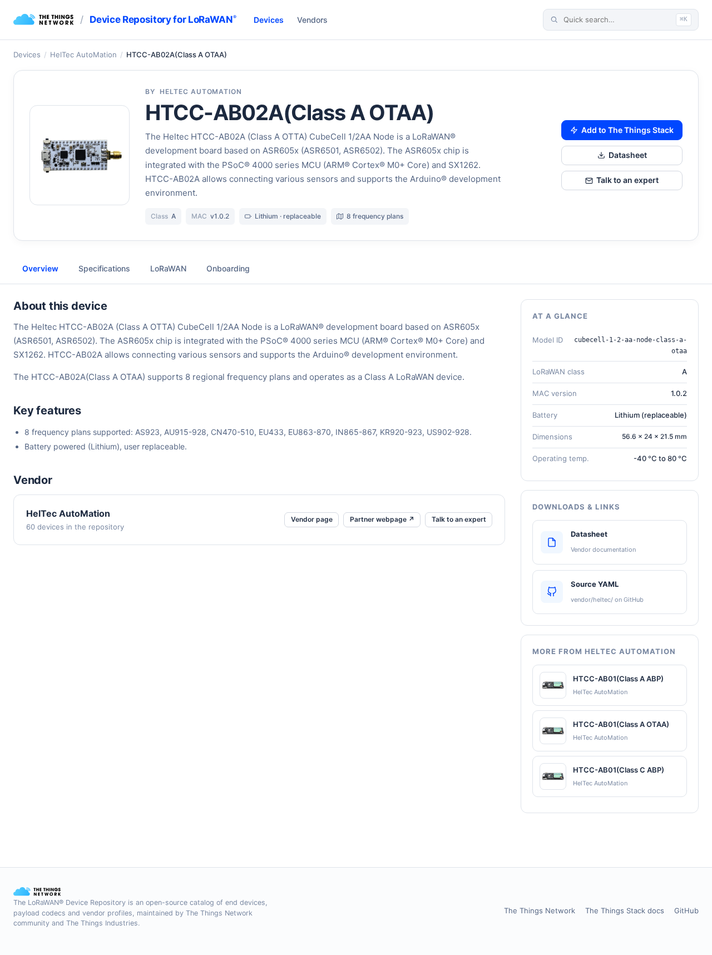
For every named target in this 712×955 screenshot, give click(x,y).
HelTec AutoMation (83, 54)
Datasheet (628, 155)
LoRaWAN (168, 268)
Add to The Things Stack (627, 130)
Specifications (104, 268)
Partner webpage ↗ (382, 519)
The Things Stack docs (624, 910)
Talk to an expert (627, 180)
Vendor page (312, 519)
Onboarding (228, 268)
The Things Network (539, 910)
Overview (40, 268)
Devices (269, 19)
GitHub (686, 910)
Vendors (312, 19)
